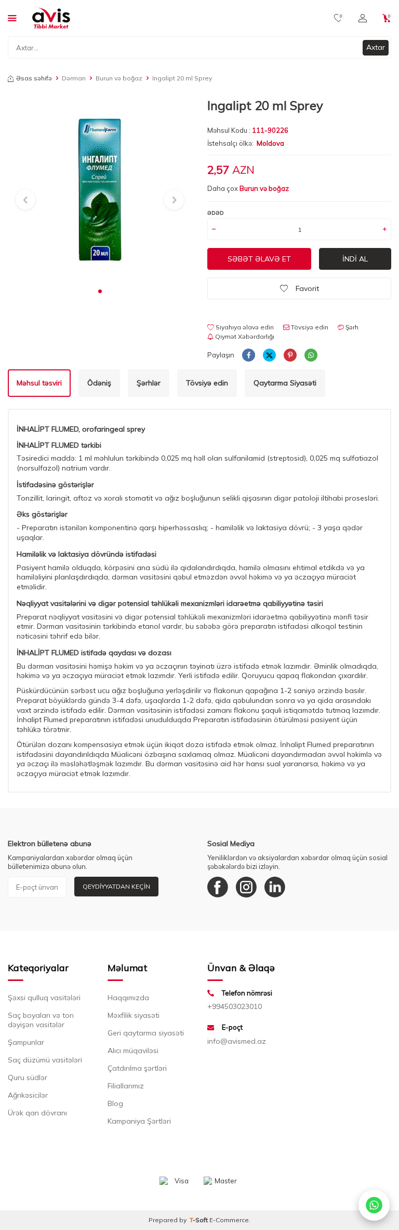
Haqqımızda (128, 997)
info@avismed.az (236, 1041)
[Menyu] (12, 17)
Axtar (375, 47)
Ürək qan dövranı (37, 1112)
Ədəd (215, 213)
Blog (115, 1103)
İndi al (355, 259)
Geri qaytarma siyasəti (146, 1033)
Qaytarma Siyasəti (285, 383)
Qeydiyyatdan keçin (116, 886)
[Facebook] (217, 887)
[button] (100, 291)
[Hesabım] (362, 18)
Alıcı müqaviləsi (133, 1050)
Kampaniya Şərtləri (139, 1121)
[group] (100, 190)
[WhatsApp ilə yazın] (374, 1205)
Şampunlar (26, 1042)
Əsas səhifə (34, 78)
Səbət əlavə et (259, 259)
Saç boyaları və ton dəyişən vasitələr (41, 1020)
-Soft (199, 1220)
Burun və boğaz (119, 78)
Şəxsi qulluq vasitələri (44, 997)
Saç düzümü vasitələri (45, 1060)
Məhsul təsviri (39, 383)
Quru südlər (27, 1077)
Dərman (74, 78)
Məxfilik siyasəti (133, 1015)
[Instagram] (246, 887)
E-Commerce (229, 1220)
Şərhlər (149, 383)
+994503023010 (234, 1006)
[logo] (51, 18)
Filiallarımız (126, 1085)
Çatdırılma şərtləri (137, 1068)
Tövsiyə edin (308, 327)
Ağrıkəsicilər (28, 1095)
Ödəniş (99, 383)
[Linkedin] (274, 887)
